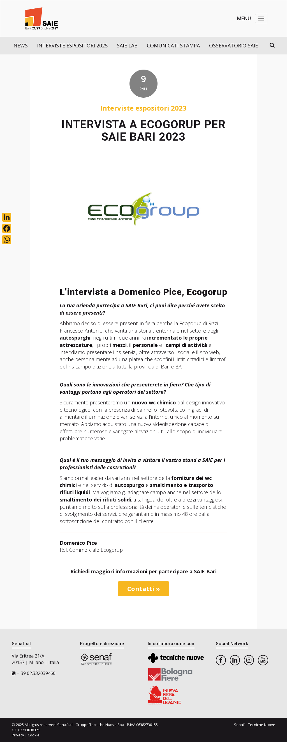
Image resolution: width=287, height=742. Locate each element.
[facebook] (221, 660)
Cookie (34, 735)
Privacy (18, 735)
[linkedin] (235, 660)
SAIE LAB (127, 45)
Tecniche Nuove (261, 724)
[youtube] (263, 660)
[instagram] (249, 660)
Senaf (239, 724)
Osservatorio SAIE (233, 45)
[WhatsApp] (6, 239)
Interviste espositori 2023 (143, 108)
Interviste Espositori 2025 (72, 45)
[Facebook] (6, 228)
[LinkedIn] (6, 217)
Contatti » (143, 588)
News (20, 45)
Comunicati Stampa (173, 45)
